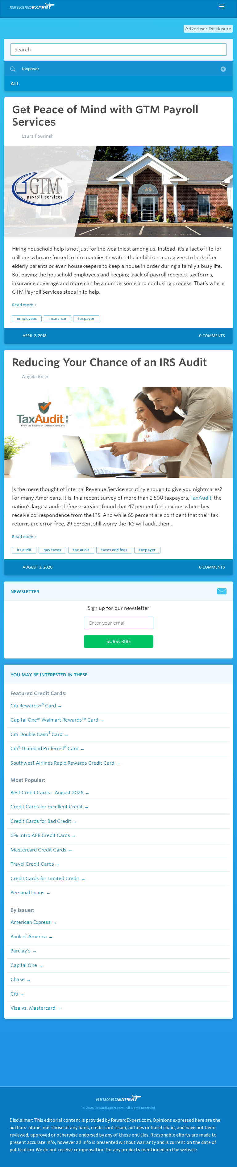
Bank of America (28, 937)
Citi (14, 994)
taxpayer (86, 318)
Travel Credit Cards (32, 864)
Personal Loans (27, 892)
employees (27, 318)
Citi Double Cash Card (36, 734)
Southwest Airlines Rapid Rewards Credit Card (62, 763)
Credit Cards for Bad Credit (40, 821)
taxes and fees (114, 550)
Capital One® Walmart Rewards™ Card (54, 720)
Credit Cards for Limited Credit (44, 878)
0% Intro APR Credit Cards (40, 835)
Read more (22, 305)
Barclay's (20, 951)
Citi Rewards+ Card (33, 706)
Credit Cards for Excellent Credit (46, 807)
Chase (17, 979)
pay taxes (52, 550)
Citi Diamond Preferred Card (44, 748)
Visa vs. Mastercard (32, 1008)
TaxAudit (200, 498)
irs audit (24, 550)
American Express (30, 922)
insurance (57, 318)
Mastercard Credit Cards (38, 850)
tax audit (81, 550)
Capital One (23, 965)
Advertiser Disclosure (208, 28)
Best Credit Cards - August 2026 (46, 792)
